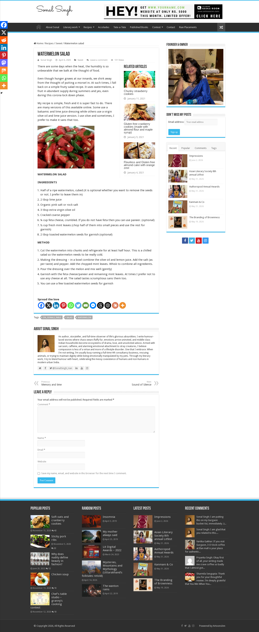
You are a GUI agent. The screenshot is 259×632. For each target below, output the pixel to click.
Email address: (176, 121)
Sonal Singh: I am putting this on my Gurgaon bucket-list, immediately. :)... (211, 520)
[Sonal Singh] (55, 9)
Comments (200, 148)
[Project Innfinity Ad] (163, 11)
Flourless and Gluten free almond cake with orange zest (139, 165)
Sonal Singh (46, 60)
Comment (44, 404)
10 (55, 588)
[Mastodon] (4, 63)
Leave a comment (99, 60)
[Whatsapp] (70, 305)
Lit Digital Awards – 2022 (112, 548)
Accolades (103, 27)
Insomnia (109, 517)
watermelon (84, 317)
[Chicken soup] (40, 579)
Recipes (88, 27)
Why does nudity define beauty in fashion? (59, 559)
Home (39, 27)
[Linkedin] (56, 305)
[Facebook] (41, 305)
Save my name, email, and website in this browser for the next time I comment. (83, 473)
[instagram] (205, 241)
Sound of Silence (141, 383)
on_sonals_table (52, 317)
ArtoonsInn (219, 625)
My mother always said (110, 533)
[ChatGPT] (107, 305)
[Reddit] (4, 40)
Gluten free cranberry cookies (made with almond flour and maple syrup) (138, 128)
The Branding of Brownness (204, 217)
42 (55, 530)
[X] (48, 305)
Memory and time (51, 383)
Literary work (70, 27)
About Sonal (52, 27)
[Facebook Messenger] (93, 305)
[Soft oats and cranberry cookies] (40, 521)
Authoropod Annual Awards (204, 186)
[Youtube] (199, 241)
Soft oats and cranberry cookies (60, 520)
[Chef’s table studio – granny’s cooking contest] (40, 598)
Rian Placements (188, 27)
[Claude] (115, 305)
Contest (156, 27)
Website (42, 461)
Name (42, 438)
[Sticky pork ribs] (40, 541)
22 (55, 548)
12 (49, 568)
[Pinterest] (63, 305)
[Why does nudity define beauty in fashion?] (40, 558)
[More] (122, 305)
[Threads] (100, 305)
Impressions (196, 155)
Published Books (139, 27)
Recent (173, 148)
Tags (214, 148)
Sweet (59, 43)
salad (69, 317)
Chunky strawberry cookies (136, 92)
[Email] (85, 305)
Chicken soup (60, 574)
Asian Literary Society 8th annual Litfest (163, 535)
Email (41, 449)
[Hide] (1, 92)
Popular (185, 148)
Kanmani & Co (196, 202)
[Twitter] (78, 305)
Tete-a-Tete (119, 27)
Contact (171, 27)
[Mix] (4, 70)
